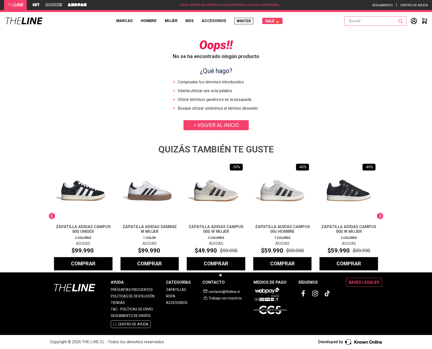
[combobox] (375, 21)
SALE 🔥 (272, 21)
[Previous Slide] (51, 216)
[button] (213, 275)
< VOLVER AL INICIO (216, 125)
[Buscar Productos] (401, 21)
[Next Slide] (380, 216)
